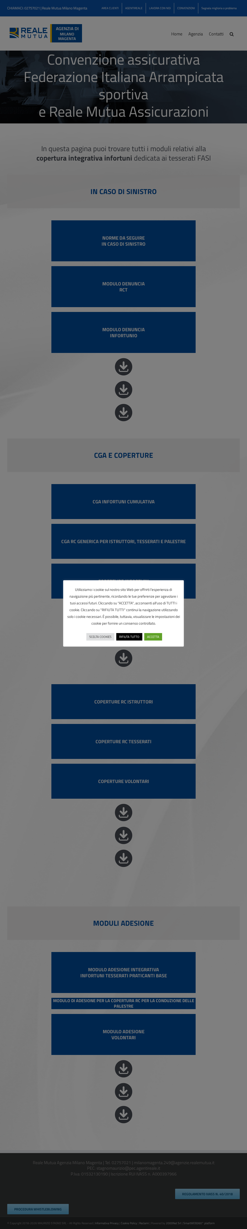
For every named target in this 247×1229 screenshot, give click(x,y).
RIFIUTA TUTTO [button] (129, 636)
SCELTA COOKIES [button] (100, 636)
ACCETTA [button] (153, 636)
